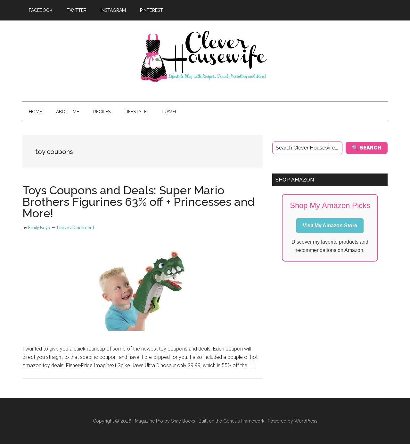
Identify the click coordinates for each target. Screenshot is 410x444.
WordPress (305, 421)
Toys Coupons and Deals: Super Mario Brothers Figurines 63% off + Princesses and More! (138, 201)
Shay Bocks (183, 421)
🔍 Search (366, 148)
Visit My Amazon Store (330, 225)
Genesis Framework (243, 421)
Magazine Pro (149, 421)
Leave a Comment (75, 227)
